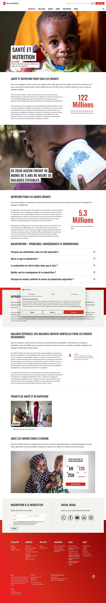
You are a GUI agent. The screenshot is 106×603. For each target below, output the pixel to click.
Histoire (85, 548)
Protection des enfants (31, 552)
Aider (58, 9)
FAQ (74, 3)
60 (70, 468)
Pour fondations (58, 548)
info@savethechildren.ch (39, 584)
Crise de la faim (73, 546)
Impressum (13, 590)
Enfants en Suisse (73, 553)
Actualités (69, 3)
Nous (76, 9)
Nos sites (41, 9)
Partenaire (67, 9)
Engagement (86, 546)
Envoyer (14, 528)
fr (92, 3)
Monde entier (43, 548)
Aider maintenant (75, 484)
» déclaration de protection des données (26, 521)
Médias (13, 546)
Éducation (28, 553)
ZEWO (70, 564)
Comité (85, 550)
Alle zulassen (74, 312)
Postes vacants (86, 3)
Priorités (31, 9)
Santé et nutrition (30, 559)
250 (70, 474)
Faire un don (100, 3)
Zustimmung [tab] (31, 294)
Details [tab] (53, 294)
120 (81, 468)
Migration (28, 546)
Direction (85, 552)
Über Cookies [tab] (74, 294)
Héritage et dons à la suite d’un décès (74, 562)
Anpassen (52, 312)
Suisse (50, 9)
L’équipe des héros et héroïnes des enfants (74, 555)
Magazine (13, 548)
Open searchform (103, 9)
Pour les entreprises (59, 546)
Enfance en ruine (73, 551)
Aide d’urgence (29, 550)
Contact (78, 3)
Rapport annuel (15, 550)
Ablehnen (32, 312)
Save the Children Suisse (11, 3)
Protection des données (16, 592)
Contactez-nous (87, 555)
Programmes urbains (30, 548)
